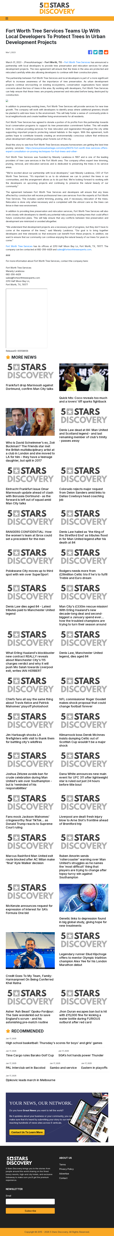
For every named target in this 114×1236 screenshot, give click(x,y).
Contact (63, 1178)
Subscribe (30, 1210)
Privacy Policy (66, 1169)
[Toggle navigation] (7, 18)
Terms (62, 1164)
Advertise (64, 1173)
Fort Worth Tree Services (77, 62)
